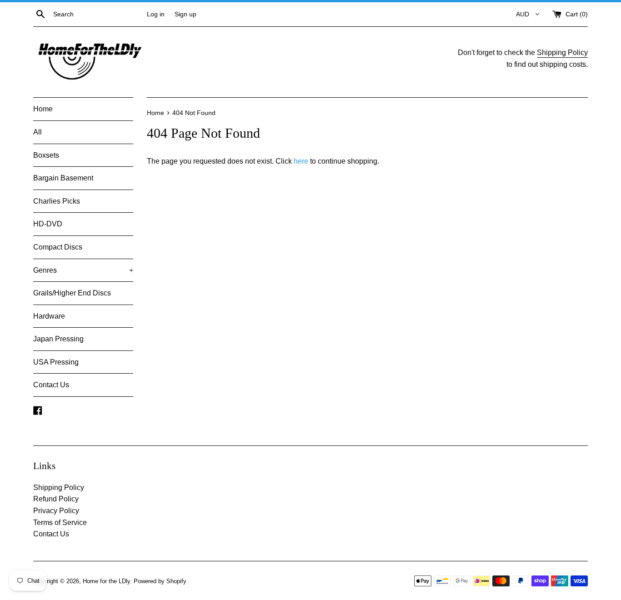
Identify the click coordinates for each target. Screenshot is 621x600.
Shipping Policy (562, 52)
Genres (83, 270)
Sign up (185, 14)
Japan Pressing (58, 339)
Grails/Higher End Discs (72, 293)
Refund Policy (56, 499)
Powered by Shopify (160, 581)
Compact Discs (57, 247)
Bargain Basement (63, 178)
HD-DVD (47, 224)
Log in (156, 14)
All (37, 132)
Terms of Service (60, 522)
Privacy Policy (56, 511)
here (301, 161)
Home (43, 109)
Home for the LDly (106, 581)
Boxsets (46, 155)
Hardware (49, 316)
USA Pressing (56, 362)
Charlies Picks (56, 201)
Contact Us (51, 385)
